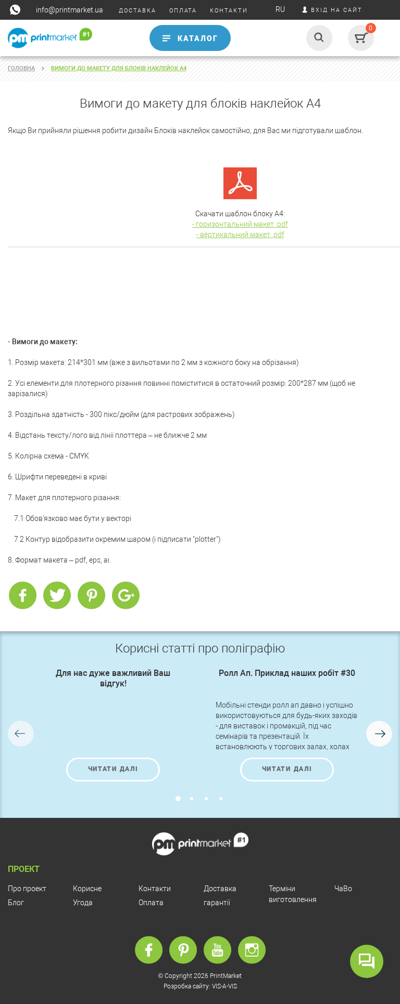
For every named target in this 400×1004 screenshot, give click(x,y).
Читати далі (113, 769)
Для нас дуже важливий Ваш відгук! (113, 678)
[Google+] (125, 595)
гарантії (217, 902)
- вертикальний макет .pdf (240, 234)
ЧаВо (343, 888)
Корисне (87, 888)
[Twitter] (56, 595)
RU (280, 9)
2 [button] (191, 798)
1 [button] (178, 798)
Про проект (27, 888)
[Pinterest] (91, 595)
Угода (83, 902)
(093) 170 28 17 (29, 58)
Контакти (155, 888)
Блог (16, 902)
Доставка (220, 888)
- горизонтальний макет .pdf (240, 224)
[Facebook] (22, 595)
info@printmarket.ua (69, 10)
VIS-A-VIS (224, 986)
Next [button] (379, 734)
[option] (113, 725)
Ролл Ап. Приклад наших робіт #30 (287, 673)
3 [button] (206, 798)
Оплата (151, 902)
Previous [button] (21, 734)
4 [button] (220, 798)
